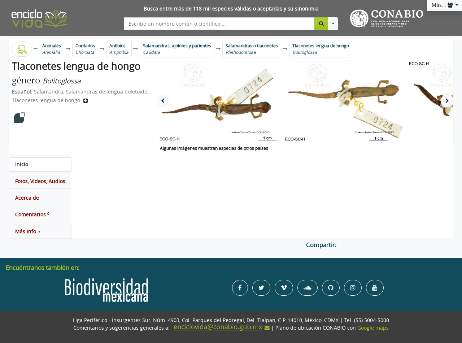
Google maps (373, 328)
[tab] (40, 164)
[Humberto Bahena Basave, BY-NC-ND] (219, 101)
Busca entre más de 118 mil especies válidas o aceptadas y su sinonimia (231, 9)
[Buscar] (321, 23)
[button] (40, 231)
